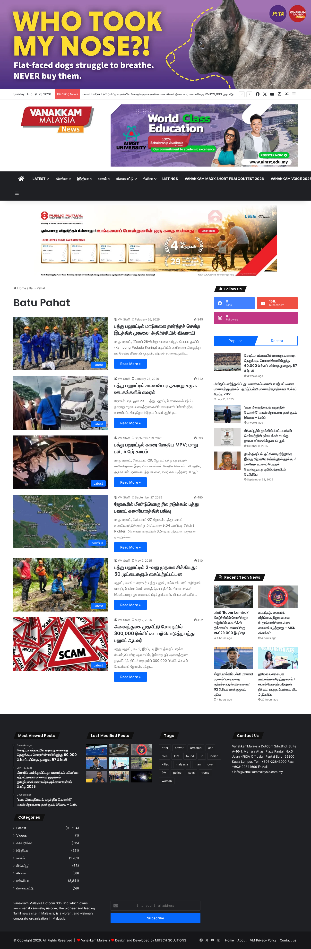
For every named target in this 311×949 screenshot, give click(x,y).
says (191, 772)
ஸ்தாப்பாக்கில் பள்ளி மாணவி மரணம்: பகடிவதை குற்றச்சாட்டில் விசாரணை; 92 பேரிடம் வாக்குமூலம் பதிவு (233, 684)
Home (21, 288)
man (198, 764)
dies (164, 756)
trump (205, 772)
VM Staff (124, 319)
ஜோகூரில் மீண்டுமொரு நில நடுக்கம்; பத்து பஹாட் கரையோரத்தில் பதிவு (156, 507)
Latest (39, 179)
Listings (170, 179)
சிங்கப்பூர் (22, 866)
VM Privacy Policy (263, 940)
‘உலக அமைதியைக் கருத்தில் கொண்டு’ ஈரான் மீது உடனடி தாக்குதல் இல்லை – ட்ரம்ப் (270, 412)
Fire (176, 756)
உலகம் (102, 179)
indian (214, 756)
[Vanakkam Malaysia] (58, 119)
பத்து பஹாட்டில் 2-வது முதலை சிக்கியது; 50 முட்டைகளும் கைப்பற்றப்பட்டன (155, 570)
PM (164, 772)
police (177, 772)
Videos (21, 835)
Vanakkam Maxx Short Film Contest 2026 (224, 179)
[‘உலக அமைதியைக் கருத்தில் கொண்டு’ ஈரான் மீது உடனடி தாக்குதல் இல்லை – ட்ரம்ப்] (227, 414)
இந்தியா (83, 179)
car (210, 748)
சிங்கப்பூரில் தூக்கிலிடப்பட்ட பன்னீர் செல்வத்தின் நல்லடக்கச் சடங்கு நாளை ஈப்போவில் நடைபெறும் (268, 435)
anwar (179, 748)
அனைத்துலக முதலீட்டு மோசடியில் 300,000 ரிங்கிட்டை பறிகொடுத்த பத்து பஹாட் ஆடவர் (154, 633)
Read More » (130, 364)
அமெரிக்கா (24, 843)
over (210, 764)
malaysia (182, 764)
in (202, 756)
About (242, 940)
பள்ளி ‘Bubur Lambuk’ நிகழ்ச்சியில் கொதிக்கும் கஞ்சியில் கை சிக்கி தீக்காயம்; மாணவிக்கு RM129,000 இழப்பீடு (158, 94)
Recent (277, 340)
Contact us (288, 940)
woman (167, 781)
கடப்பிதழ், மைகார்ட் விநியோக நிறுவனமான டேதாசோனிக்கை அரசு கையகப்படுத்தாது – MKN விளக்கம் (276, 622)
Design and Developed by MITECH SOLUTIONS (150, 940)
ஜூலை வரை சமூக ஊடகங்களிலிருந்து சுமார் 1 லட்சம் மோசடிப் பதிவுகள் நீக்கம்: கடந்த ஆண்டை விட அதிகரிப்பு (277, 684)
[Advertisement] (256, 528)
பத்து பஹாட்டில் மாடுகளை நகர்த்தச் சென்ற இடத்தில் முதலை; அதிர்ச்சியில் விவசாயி (157, 329)
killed (165, 764)
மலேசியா (61, 179)
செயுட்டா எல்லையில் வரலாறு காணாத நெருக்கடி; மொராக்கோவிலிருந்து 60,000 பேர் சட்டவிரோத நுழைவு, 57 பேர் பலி (270, 363)
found (190, 756)
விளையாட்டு (124, 179)
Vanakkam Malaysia (96, 940)
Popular (235, 340)
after (165, 748)
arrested (195, 748)
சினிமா (148, 179)
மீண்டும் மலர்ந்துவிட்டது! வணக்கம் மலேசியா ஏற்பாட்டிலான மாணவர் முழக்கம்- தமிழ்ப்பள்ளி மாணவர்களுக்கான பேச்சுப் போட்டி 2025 (255, 389)
